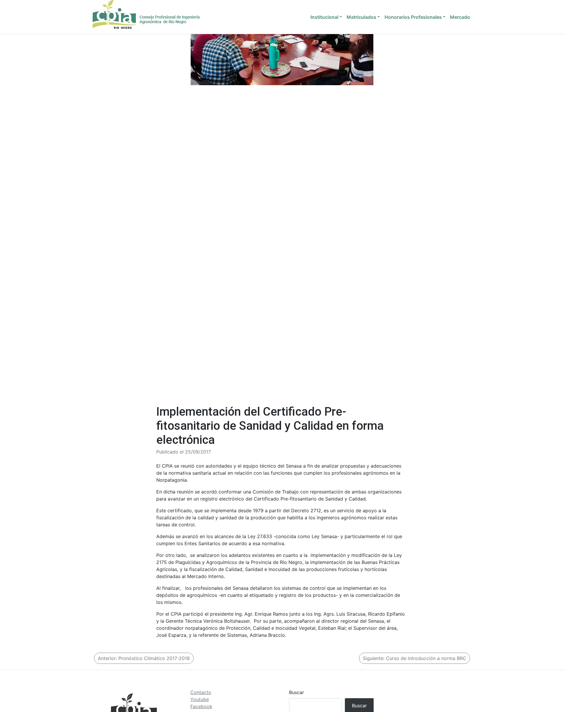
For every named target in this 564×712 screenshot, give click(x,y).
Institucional (324, 17)
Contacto (200, 692)
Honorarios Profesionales (413, 17)
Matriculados (361, 17)
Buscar (296, 692)
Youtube (199, 699)
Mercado (460, 17)
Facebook (201, 706)
